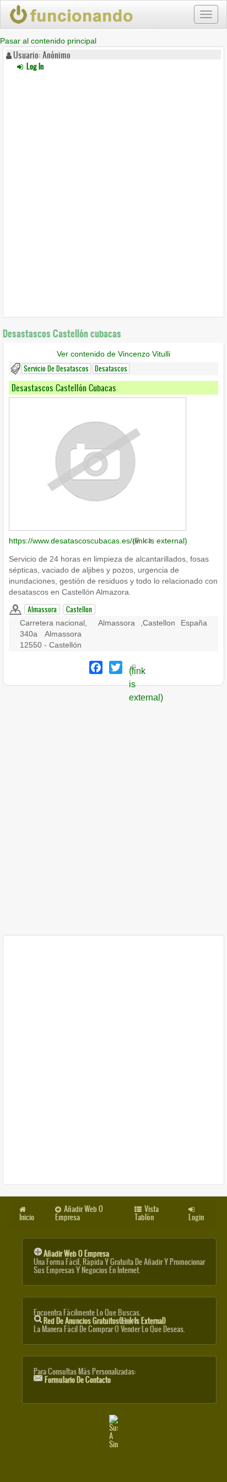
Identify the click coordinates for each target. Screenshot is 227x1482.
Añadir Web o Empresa (79, 1213)
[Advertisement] (113, 192)
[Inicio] (72, 14)
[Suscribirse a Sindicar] (113, 1431)
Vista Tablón (146, 1213)
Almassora (42, 609)
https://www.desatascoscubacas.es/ (98, 540)
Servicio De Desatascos (56, 368)
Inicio (26, 1217)
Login (196, 1217)
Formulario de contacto (78, 1380)
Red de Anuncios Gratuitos (105, 1321)
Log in (34, 66)
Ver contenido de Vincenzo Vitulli (113, 353)
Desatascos (111, 368)
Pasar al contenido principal (48, 40)
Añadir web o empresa (76, 1253)
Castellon (79, 609)
